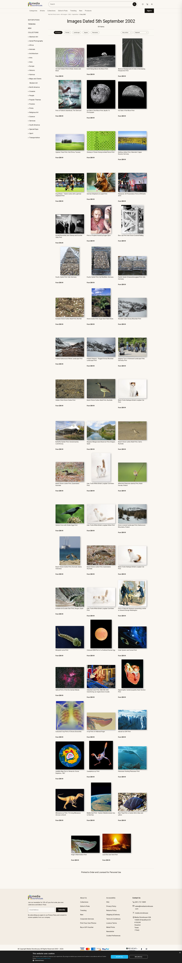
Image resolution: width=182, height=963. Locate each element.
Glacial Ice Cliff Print (124, 731)
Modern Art (34, 83)
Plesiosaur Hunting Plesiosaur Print (129, 771)
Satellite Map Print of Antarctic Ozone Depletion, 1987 (67, 772)
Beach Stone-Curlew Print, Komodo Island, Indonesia (69, 567)
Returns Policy (111, 910)
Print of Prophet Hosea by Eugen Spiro (99, 235)
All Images (64, 14)
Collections (51, 11)
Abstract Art (33, 37)
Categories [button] (33, 11)
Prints (31, 108)
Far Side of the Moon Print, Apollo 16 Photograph (98, 111)
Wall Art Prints (52, 14)
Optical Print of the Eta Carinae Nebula (67, 690)
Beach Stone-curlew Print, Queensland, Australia (99, 567)
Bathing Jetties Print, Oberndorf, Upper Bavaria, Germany (130, 153)
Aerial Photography (36, 41)
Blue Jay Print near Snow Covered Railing (130, 235)
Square (86, 32)
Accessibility (110, 898)
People (31, 95)
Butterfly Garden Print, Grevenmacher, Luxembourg (67, 442)
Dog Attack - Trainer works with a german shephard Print (68, 195)
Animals (32, 49)
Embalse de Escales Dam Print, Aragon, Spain (69, 608)
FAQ (107, 902)
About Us (83, 898)
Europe (31, 66)
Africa (31, 45)
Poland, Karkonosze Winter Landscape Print (69, 358)
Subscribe (61, 910)
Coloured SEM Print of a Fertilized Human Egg (101, 650)
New (80, 11)
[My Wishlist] (143, 4)
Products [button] (88, 11)
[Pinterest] (146, 950)
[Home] (36, 4)
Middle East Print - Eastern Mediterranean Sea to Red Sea (101, 814)
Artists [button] (42, 11)
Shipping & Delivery (113, 915)
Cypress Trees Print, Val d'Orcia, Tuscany (68, 152)
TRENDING (32, 24)
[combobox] (90, 4)
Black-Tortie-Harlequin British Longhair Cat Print (131, 401)
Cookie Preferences (113, 936)
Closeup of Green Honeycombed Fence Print (100, 152)
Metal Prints (110, 927)
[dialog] (91, 957)
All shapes (58, 32)
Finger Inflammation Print (79, 855)
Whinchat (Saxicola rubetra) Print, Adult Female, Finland (130, 484)
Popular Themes (35, 100)
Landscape (77, 32)
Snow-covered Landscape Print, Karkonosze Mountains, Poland (131, 526)
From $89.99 (59, 76)
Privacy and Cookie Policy (43, 958)
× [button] (180, 952)
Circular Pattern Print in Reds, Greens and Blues (68, 70)
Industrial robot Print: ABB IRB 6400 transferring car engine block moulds (98, 691)
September (75, 14)
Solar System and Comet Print (127, 650)
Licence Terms (111, 923)
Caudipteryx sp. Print (93, 771)
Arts (30, 58)
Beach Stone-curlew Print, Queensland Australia (67, 484)
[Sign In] (152, 4)
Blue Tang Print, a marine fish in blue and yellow (130, 814)
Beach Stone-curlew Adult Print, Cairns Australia (130, 442)
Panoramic (95, 32)
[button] (70, 960)
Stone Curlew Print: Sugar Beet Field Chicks (100, 319)
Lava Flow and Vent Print (110, 855)
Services (32, 121)
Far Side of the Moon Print (126, 110)
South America (34, 125)
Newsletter (110, 931)
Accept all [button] (119, 957)
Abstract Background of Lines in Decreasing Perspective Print (131, 70)
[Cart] (147, 4)
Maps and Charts (35, 79)
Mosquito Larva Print (62, 650)
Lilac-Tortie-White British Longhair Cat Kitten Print (100, 484)
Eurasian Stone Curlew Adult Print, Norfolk (69, 319)
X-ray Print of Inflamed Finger (96, 731)
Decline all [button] (138, 957)
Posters (32, 104)
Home (58, 14)
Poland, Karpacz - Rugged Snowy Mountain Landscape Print (100, 359)
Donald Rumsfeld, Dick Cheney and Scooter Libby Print (69, 236)
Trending (73, 11)
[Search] (134, 4)
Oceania (32, 91)
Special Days (33, 129)
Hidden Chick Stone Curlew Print (65, 400)
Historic (32, 70)
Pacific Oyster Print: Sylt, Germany (66, 277)
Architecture (33, 53)
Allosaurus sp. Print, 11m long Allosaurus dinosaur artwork (68, 814)
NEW (29, 28)
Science (32, 116)
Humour (32, 74)
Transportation (34, 137)
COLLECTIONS (33, 32)
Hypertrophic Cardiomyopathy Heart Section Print (132, 691)
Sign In (149, 11)
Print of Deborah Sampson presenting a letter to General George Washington (132, 609)
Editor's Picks (63, 11)
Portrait (67, 32)
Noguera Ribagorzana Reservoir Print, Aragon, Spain (101, 442)
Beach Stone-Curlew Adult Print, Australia (99, 400)
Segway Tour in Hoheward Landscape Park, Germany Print (131, 359)
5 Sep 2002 (83, 14)
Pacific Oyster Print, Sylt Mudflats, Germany (100, 277)
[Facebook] (141, 950)
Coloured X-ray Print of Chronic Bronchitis (68, 731)
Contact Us (136, 898)
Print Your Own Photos (88, 923)
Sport (31, 133)
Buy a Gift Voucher (86, 927)
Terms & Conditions (113, 919)
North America (34, 87)
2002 (69, 14)
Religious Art (33, 112)
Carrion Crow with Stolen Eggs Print (66, 525)
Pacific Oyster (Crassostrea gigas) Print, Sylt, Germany (131, 278)
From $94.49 (59, 243)
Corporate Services (87, 919)
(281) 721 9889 (140, 902)
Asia (30, 62)
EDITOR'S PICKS (33, 20)
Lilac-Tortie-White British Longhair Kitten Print (101, 525)
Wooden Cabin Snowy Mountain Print (129, 319)
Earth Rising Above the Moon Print (97, 69)
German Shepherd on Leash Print (97, 194)
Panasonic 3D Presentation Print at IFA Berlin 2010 (132, 195)
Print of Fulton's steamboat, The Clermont (68, 110)
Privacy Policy (111, 906)
